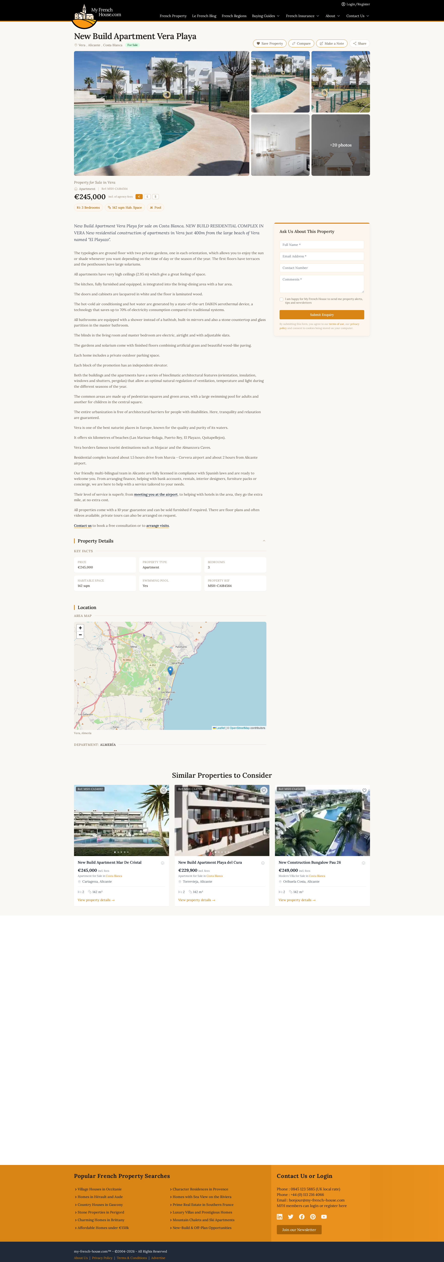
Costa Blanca (112, 45)
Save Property (272, 43)
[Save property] (163, 790)
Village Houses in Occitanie (100, 1189)
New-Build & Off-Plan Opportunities (202, 1227)
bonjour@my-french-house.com (317, 1200)
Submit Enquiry (322, 315)
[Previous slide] (78, 820)
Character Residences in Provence (200, 1189)
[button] (170, 671)
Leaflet (220, 728)
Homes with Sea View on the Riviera (202, 1197)
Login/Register (358, 4)
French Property (173, 16)
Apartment (87, 189)
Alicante (94, 45)
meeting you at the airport (156, 494)
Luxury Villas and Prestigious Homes (202, 1212)
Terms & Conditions (132, 1258)
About (330, 16)
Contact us (83, 525)
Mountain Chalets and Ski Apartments (203, 1220)
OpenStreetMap (240, 728)
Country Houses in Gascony (100, 1204)
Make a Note (334, 43)
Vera (82, 45)
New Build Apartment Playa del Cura (210, 862)
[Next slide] (165, 820)
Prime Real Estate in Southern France (203, 1204)
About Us (81, 1258)
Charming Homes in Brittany (101, 1220)
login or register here (328, 1205)
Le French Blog (204, 16)
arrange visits (157, 525)
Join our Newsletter (299, 1229)
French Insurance (300, 16)
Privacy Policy (102, 1258)
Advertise (158, 1258)
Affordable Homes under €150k (103, 1227)
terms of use (336, 324)
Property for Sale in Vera (94, 182)
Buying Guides (263, 16)
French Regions (234, 16)
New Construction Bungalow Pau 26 (310, 862)
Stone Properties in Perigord (101, 1212)
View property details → (96, 900)
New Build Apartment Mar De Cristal (110, 862)
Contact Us (355, 16)
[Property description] (162, 863)
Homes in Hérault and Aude (100, 1197)
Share (362, 43)
